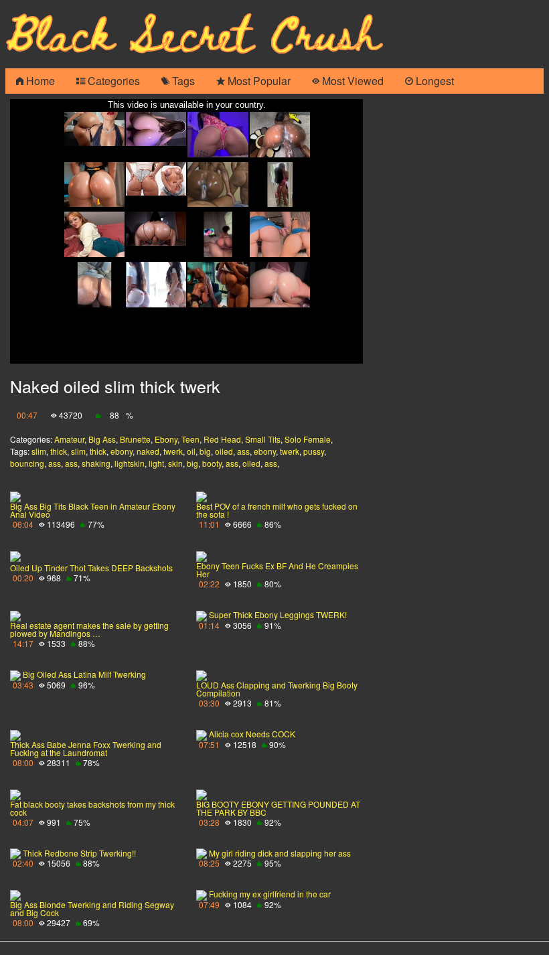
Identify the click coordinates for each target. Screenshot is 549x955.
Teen (190, 439)
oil (191, 451)
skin (175, 463)
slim (38, 451)
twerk (173, 451)
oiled (224, 451)
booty (212, 463)
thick (58, 451)
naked (148, 451)
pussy (313, 451)
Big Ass (102, 439)
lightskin (129, 463)
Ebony (166, 439)
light (156, 463)
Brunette (135, 439)
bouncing (27, 463)
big (205, 451)
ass (243, 451)
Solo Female (308, 439)
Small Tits (263, 439)
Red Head (222, 439)
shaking (96, 463)
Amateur (69, 439)
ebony (121, 451)
